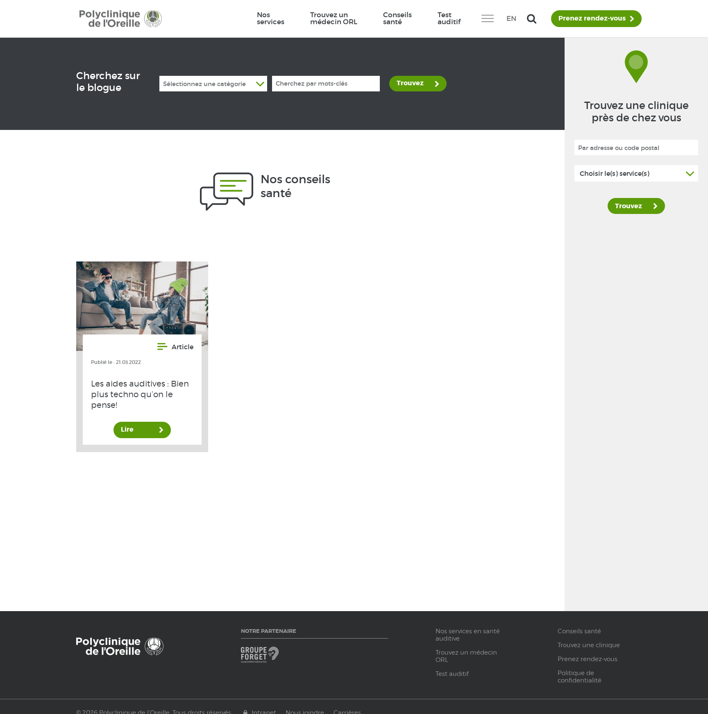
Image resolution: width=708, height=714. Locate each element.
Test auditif (449, 18)
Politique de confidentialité (579, 676)
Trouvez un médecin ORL (333, 18)
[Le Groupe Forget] (276, 658)
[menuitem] (270, 18)
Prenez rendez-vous (592, 18)
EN (511, 18)
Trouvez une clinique (589, 645)
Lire (127, 429)
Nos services (270, 18)
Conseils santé (397, 18)
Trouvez (410, 83)
